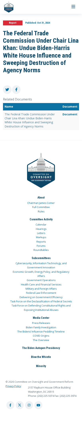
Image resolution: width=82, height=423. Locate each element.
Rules (41, 211)
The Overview (41, 340)
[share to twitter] (7, 89)
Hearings (41, 229)
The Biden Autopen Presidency (41, 348)
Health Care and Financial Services (41, 284)
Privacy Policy (13, 386)
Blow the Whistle (41, 356)
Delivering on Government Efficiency (41, 297)
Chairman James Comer (41, 203)
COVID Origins (41, 335)
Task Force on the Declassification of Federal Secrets (41, 301)
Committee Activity (41, 219)
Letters (41, 233)
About (41, 197)
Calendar (41, 224)
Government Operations (41, 280)
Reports (41, 241)
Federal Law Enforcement (41, 293)
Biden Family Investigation (41, 327)
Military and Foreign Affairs (41, 288)
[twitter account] (20, 405)
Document (69, 114)
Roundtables (41, 250)
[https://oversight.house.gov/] (6, 7)
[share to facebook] (16, 89)
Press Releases (41, 323)
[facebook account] (10, 405)
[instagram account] (29, 405)
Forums (41, 246)
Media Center (41, 317)
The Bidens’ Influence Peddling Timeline (41, 331)
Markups (41, 237)
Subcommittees (41, 258)
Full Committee (41, 207)
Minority (41, 366)
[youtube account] (38, 405)
